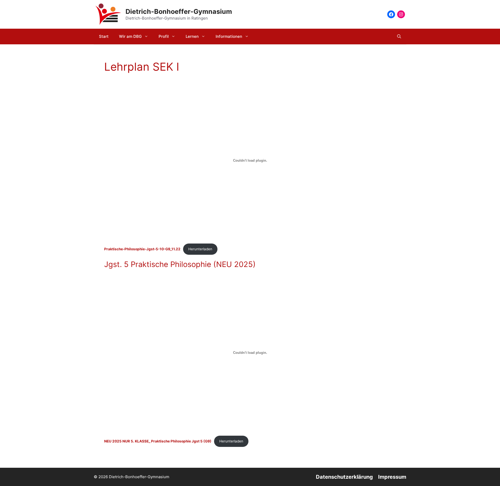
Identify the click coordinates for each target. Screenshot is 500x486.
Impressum (392, 477)
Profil (164, 36)
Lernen (192, 36)
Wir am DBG (130, 36)
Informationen (229, 36)
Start (104, 36)
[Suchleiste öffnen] (399, 36)
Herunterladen (200, 249)
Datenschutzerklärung (344, 477)
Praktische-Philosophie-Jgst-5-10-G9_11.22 (142, 249)
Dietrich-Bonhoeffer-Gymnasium (179, 11)
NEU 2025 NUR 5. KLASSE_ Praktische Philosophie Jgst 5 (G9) (157, 441)
